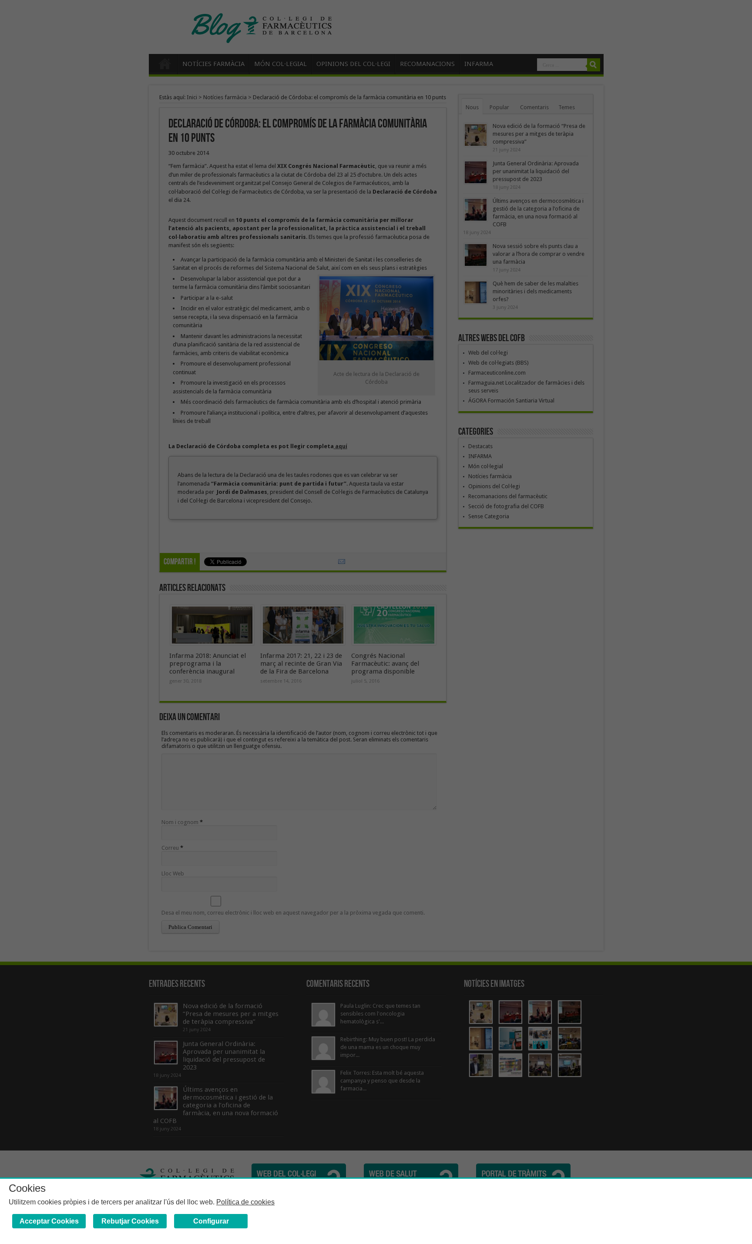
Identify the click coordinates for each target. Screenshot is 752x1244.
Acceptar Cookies (49, 1221)
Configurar (211, 1221)
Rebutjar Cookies (130, 1221)
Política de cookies (245, 1202)
